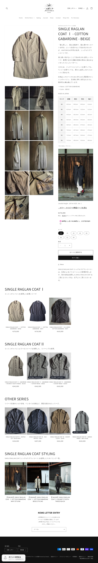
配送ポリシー (82, 556)
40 (68, 233)
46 (80, 233)
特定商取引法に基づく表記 (86, 558)
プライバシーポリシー (65, 556)
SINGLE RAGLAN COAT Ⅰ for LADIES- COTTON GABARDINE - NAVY (60, 328)
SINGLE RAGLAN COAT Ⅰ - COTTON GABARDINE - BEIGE (16, 328)
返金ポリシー (54, 556)
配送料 (64, 215)
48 (86, 233)
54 (73, 237)
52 (67, 237)
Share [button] (62, 264)
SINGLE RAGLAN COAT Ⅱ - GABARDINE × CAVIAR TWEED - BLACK (60, 382)
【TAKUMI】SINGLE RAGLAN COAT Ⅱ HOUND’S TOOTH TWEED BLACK (60, 499)
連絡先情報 (90, 556)
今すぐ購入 (76, 258)
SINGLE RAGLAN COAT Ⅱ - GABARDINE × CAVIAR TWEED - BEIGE (38, 382)
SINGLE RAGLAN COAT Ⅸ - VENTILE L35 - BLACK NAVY (16, 437)
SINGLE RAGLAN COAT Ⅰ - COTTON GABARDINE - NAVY (38, 328)
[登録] (64, 529)
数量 (59, 241)
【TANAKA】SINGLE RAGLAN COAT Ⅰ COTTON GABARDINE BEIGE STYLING (38, 499)
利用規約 (75, 556)
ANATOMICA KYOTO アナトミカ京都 (30, 556)
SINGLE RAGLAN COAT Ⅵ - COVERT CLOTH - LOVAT (60, 437)
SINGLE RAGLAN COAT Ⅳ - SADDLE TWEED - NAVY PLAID (82, 437)
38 (61, 233)
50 (61, 237)
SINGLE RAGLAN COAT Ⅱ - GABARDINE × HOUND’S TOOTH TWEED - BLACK (15, 382)
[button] (7, 8)
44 (73, 233)
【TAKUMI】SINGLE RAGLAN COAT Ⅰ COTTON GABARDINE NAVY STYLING (16, 499)
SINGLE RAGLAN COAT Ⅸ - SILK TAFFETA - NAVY (38, 437)
